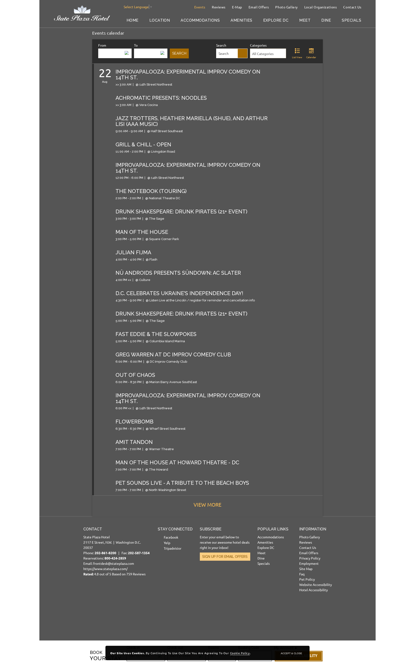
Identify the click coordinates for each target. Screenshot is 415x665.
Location (159, 20)
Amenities (241, 20)
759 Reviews (136, 574)
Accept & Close (291, 653)
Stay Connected (175, 529)
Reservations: (104, 558)
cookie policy (240, 653)
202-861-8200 (105, 553)
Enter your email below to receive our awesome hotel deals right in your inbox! (225, 542)
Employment (309, 563)
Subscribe (210, 529)
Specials (351, 20)
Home (133, 20)
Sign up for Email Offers (225, 557)
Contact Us (352, 7)
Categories (258, 45)
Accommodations (200, 20)
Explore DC (276, 20)
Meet (305, 20)
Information (312, 529)
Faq (302, 574)
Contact (92, 529)
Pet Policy (307, 579)
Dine (326, 20)
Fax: (136, 553)
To (136, 45)
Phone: (102, 553)
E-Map (237, 7)
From (102, 45)
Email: (116, 551)
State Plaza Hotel (96, 537)
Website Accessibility (315, 584)
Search (221, 45)
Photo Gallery (286, 7)
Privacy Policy (309, 558)
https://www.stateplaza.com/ (105, 568)
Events (199, 7)
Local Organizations (320, 7)
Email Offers (259, 7)
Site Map (305, 568)
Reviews (219, 7)
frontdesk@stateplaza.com (113, 563)
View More (207, 504)
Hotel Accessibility (313, 590)
